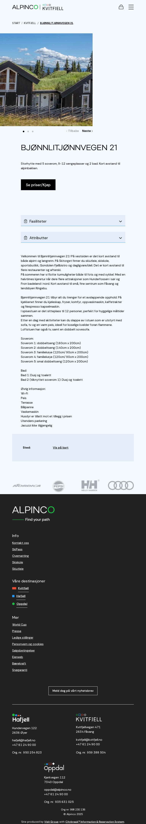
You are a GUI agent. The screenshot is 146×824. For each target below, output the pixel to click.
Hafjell (20, 596)
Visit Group (51, 821)
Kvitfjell (23, 588)
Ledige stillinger (22, 638)
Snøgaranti (19, 670)
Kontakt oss (20, 543)
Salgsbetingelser (23, 650)
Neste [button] (87, 131)
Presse (16, 631)
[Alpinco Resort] (25, 7)
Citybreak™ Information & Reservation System (94, 821)
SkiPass (17, 549)
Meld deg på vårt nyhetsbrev (73, 691)
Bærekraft (19, 663)
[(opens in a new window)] (26, 485)
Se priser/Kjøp (38, 184)
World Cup (19, 625)
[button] (23, 131)
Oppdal (22, 604)
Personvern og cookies (28, 644)
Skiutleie (18, 569)
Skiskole (17, 562)
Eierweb (17, 657)
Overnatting (20, 556)
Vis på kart (60, 448)
